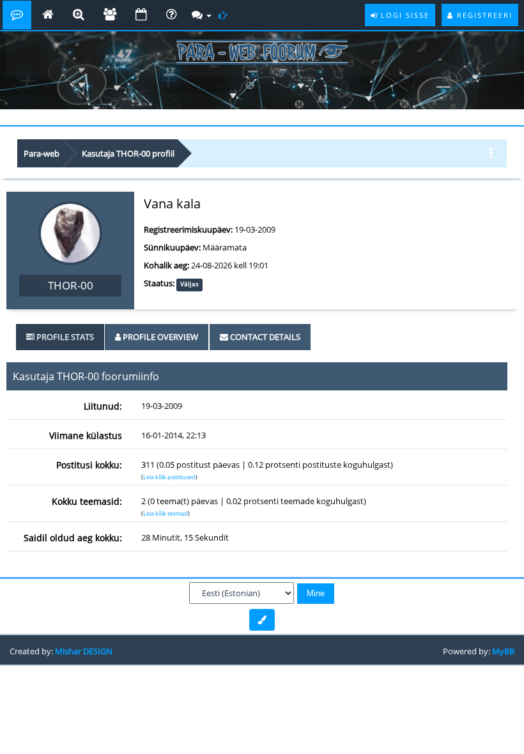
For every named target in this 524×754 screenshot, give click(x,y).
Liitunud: (103, 406)
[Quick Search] (79, 15)
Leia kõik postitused (169, 477)
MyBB (503, 651)
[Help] (171, 15)
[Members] (110, 15)
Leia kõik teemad (165, 513)
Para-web (41, 153)
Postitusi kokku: (89, 465)
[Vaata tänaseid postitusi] (225, 15)
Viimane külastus (85, 435)
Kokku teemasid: (87, 501)
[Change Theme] (262, 620)
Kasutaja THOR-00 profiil (128, 153)
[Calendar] (141, 15)
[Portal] (48, 15)
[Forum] (17, 15)
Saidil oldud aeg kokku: (73, 538)
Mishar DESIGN (83, 651)
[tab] (60, 337)
